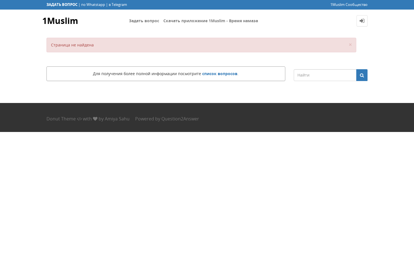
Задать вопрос (144, 20)
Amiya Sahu (117, 119)
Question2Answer (180, 119)
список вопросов (219, 73)
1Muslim (60, 20)
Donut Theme (61, 119)
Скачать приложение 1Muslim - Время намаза (210, 20)
